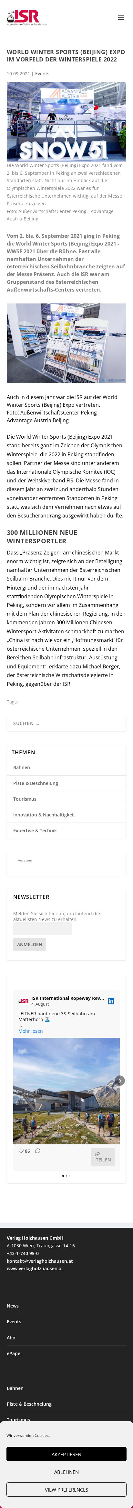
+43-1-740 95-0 (23, 1253)
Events (42, 73)
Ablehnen (66, 1472)
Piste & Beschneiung (35, 783)
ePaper (14, 1353)
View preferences (66, 1489)
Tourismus (24, 799)
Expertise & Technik (35, 830)
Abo (11, 1338)
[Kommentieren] (36, 1157)
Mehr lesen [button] (30, 1031)
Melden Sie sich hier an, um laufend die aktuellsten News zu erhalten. (56, 916)
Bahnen (21, 767)
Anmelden (29, 944)
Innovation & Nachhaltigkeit (44, 815)
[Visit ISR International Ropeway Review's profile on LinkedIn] (24, 1001)
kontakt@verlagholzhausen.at (40, 1261)
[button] (13, 1080)
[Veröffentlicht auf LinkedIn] (111, 1001)
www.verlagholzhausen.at (35, 1268)
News (13, 1306)
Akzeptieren (66, 1454)
